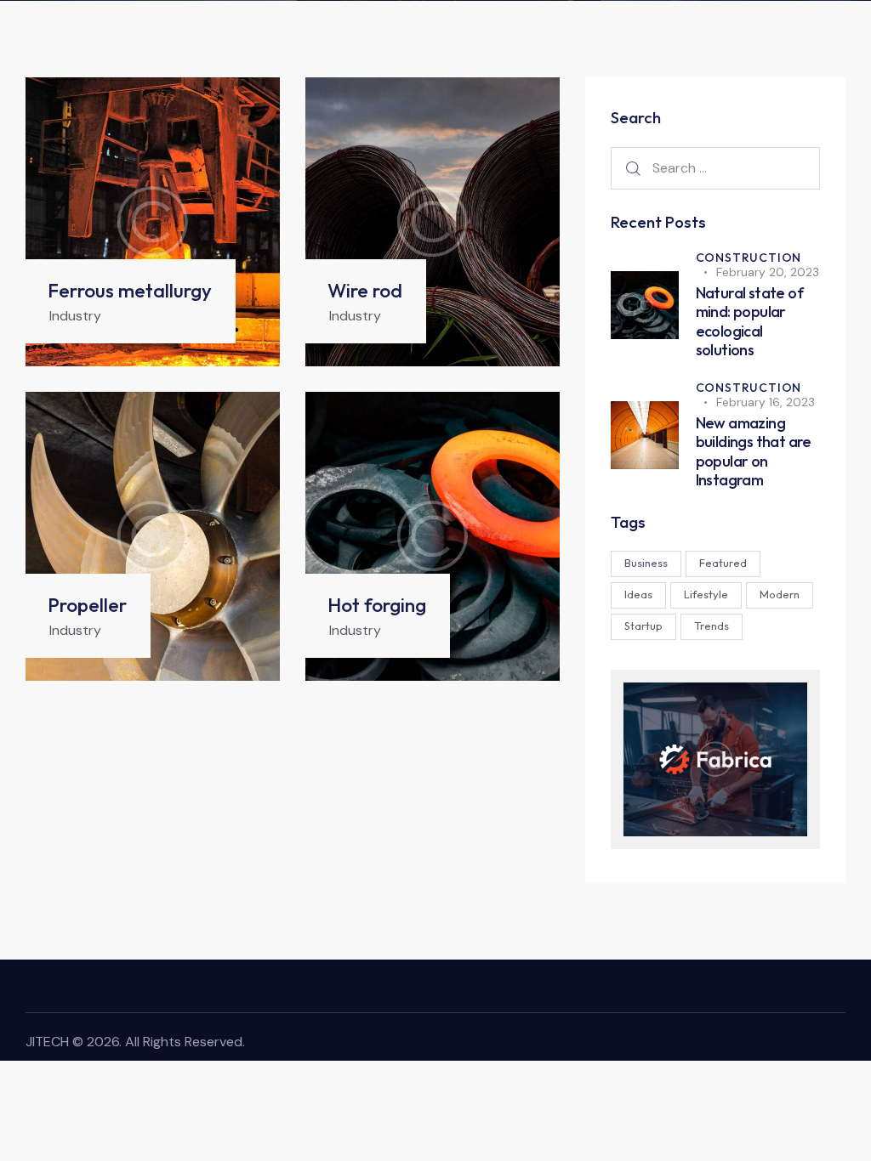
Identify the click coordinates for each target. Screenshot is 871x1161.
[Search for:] (715, 167)
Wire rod (364, 290)
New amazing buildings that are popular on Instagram (753, 452)
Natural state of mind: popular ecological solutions (749, 322)
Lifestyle (706, 594)
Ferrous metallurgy (130, 290)
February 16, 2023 (765, 402)
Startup (643, 625)
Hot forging (376, 604)
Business (646, 562)
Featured (723, 562)
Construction (749, 257)
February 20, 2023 (767, 272)
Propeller (87, 604)
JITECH (47, 1042)
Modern (780, 594)
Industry (75, 316)
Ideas (638, 594)
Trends (711, 625)
